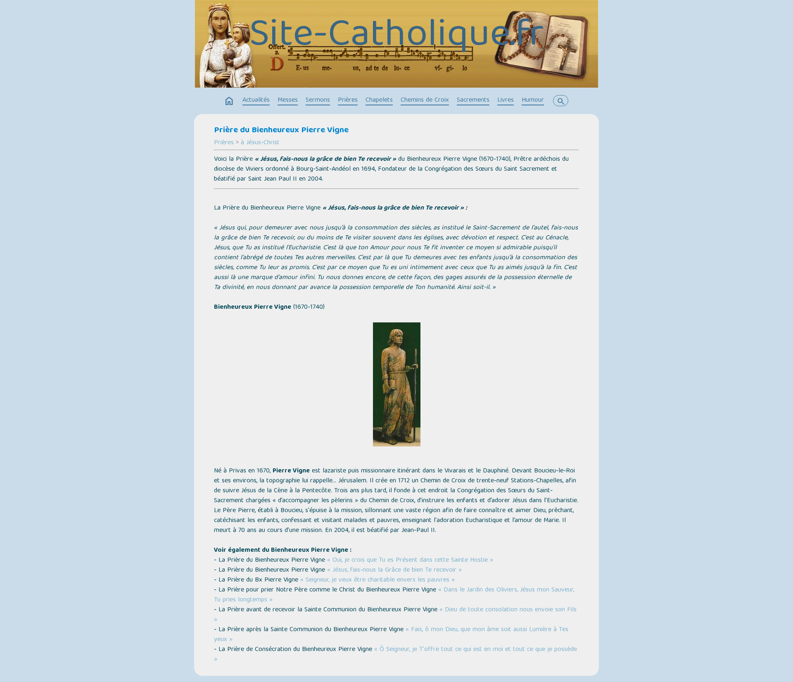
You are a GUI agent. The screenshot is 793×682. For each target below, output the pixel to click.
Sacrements (473, 100)
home (229, 101)
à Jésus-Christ (260, 143)
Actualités (256, 100)
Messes (288, 100)
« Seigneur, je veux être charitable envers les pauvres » (377, 580)
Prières (348, 100)
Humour (533, 100)
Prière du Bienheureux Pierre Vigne (281, 130)
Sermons (318, 100)
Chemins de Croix (425, 100)
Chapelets (379, 100)
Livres (505, 100)
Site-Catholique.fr (396, 37)
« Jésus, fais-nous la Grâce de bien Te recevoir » (394, 570)
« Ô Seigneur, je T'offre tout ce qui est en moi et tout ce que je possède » (395, 654)
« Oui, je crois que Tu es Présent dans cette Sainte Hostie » (410, 560)
